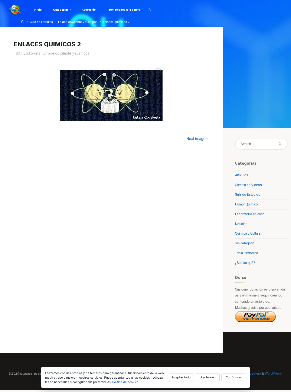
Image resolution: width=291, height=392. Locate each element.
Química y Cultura (248, 233)
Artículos (241, 175)
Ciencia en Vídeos (248, 185)
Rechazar (207, 377)
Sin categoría (244, 243)
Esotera (255, 373)
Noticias (241, 224)
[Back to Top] (274, 386)
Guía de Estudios (41, 22)
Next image (195, 139)
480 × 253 (22, 53)
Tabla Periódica (246, 253)
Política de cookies (125, 382)
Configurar (234, 377)
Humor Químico (246, 204)
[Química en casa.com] (15, 9)
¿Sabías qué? (245, 263)
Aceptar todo (181, 377)
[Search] (149, 9)
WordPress (273, 373)
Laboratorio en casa (249, 214)
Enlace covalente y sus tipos (77, 22)
